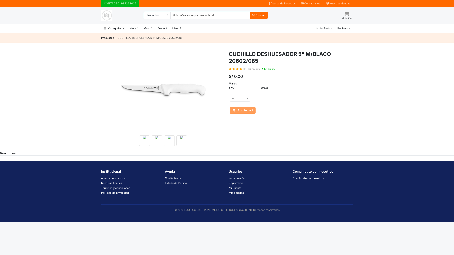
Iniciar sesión (237, 178)
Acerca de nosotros (113, 178)
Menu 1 (134, 28)
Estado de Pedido (176, 183)
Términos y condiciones (115, 188)
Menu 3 (176, 28)
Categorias (114, 28)
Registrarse (236, 183)
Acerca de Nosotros (283, 3)
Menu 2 (148, 28)
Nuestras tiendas (339, 3)
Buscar (260, 15)
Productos (107, 37)
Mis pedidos (236, 192)
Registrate (343, 28)
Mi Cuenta (235, 188)
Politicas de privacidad (115, 192)
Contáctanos (312, 3)
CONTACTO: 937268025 (120, 3)
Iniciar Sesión (324, 28)
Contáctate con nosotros (308, 178)
